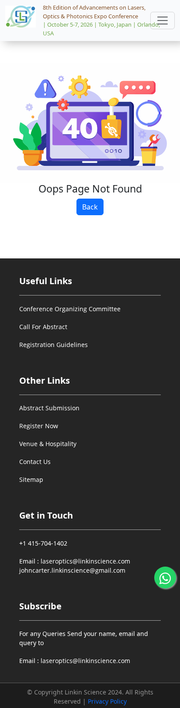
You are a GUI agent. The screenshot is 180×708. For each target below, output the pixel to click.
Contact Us (35, 461)
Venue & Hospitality (47, 444)
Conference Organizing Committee (70, 309)
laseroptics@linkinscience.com (84, 561)
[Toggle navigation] (162, 20)
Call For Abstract (43, 327)
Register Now (38, 426)
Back (90, 207)
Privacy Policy (107, 701)
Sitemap (31, 479)
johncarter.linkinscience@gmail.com (72, 570)
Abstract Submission (49, 408)
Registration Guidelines (53, 344)
